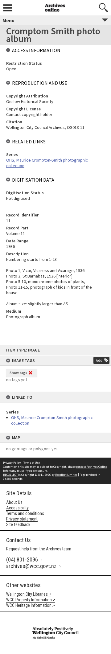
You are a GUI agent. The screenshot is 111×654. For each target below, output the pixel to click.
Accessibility (17, 507)
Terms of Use (31, 463)
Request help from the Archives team (38, 548)
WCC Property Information (29, 599)
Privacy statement (22, 518)
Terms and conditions (25, 513)
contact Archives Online (91, 467)
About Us (14, 502)
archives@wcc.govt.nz (31, 566)
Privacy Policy (12, 463)
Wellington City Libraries (27, 594)
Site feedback (18, 524)
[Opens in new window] (55, 615)
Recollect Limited (66, 475)
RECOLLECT (10, 475)
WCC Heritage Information (28, 605)
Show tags (18, 372)
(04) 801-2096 (22, 559)
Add (99, 360)
